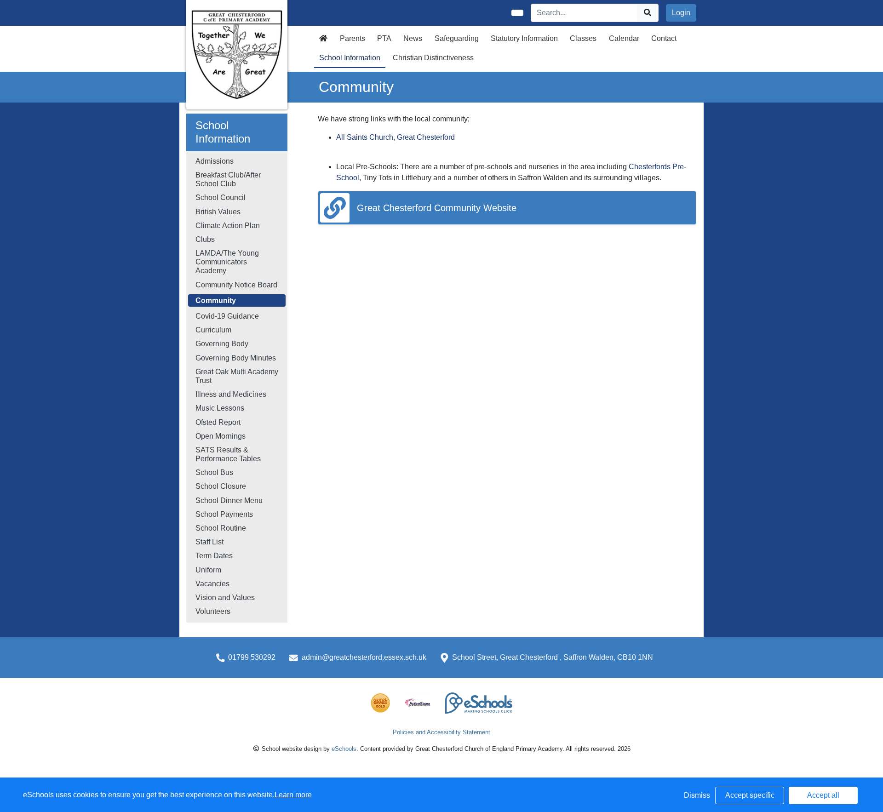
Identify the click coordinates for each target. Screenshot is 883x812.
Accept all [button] (823, 795)
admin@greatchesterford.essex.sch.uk (364, 657)
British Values (218, 212)
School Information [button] (349, 58)
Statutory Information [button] (524, 38)
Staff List (209, 542)
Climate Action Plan (227, 225)
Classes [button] (583, 38)
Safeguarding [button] (457, 38)
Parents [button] (352, 38)
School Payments (224, 514)
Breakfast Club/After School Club (228, 179)
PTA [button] (384, 38)
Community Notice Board (236, 285)
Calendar (624, 38)
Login (681, 13)
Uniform (208, 570)
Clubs (205, 239)
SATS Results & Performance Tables (228, 454)
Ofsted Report (218, 422)
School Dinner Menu (229, 500)
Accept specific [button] (749, 795)
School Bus (214, 472)
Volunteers (212, 611)
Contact (664, 38)
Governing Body (221, 344)
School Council (220, 197)
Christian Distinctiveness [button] (433, 58)
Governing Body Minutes (235, 358)
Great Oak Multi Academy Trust (236, 376)
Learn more (293, 795)
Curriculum (213, 330)
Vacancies (212, 584)
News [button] (412, 38)
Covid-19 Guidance (227, 316)
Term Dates (214, 556)
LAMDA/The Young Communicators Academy (227, 261)
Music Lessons (219, 408)
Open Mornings (220, 436)
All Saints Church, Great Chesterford (395, 137)
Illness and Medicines (230, 394)
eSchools (344, 748)
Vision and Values (225, 597)
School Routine (220, 528)
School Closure (220, 486)
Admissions (214, 161)
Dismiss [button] (697, 795)
